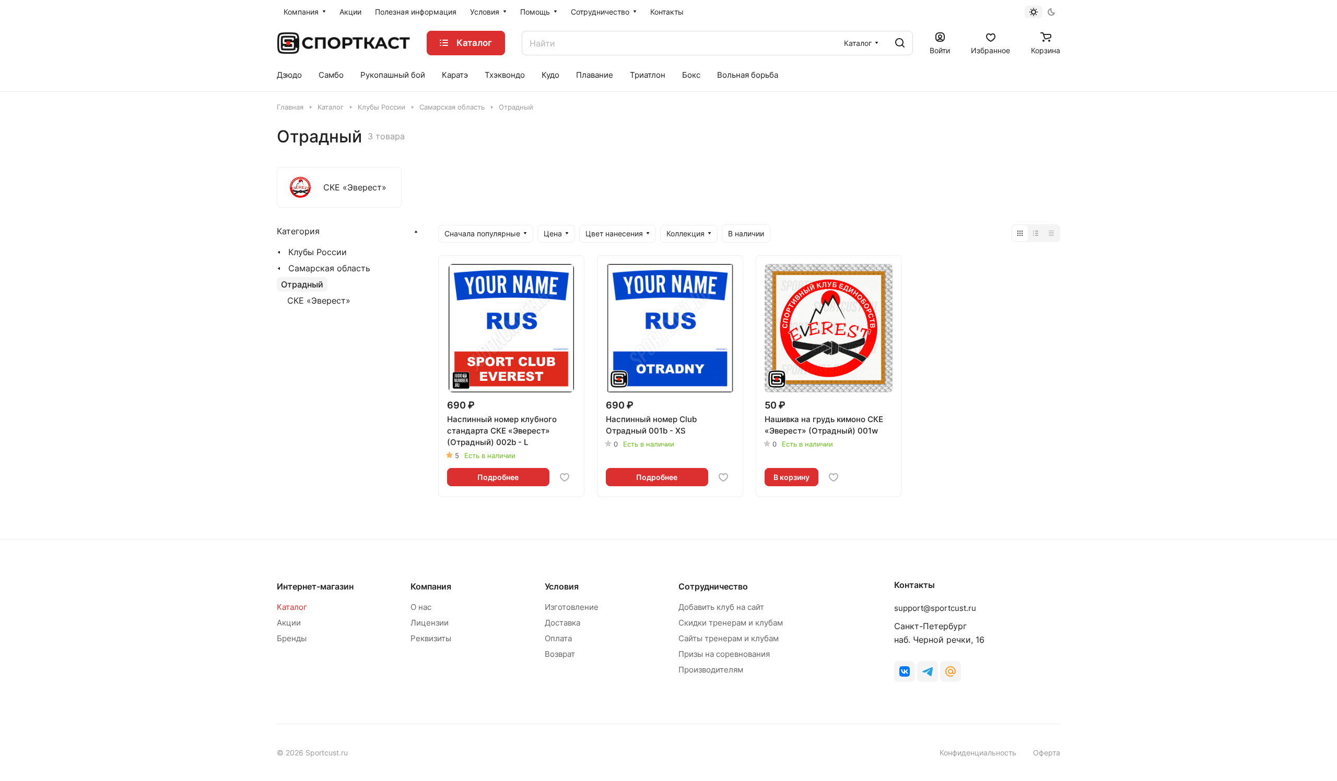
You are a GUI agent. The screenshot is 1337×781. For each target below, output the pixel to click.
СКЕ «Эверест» (318, 300)
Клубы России (317, 252)
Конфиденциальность (978, 752)
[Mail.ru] (950, 671)
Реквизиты (431, 638)
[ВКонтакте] (904, 671)
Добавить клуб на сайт (721, 607)
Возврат (560, 654)
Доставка (562, 623)
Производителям (710, 670)
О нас (421, 607)
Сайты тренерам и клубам (728, 638)
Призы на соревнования (724, 654)
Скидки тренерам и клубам (730, 623)
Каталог (292, 607)
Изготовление (572, 607)
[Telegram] (927, 671)
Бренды (292, 638)
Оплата (558, 638)
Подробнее (498, 477)
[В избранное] (565, 477)
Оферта (1046, 752)
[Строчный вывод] (1035, 233)
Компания (431, 586)
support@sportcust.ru (935, 608)
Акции (289, 623)
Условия (562, 586)
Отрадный (302, 284)
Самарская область (329, 268)
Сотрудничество (713, 586)
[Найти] (900, 43)
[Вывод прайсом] (1051, 233)
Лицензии (430, 623)
